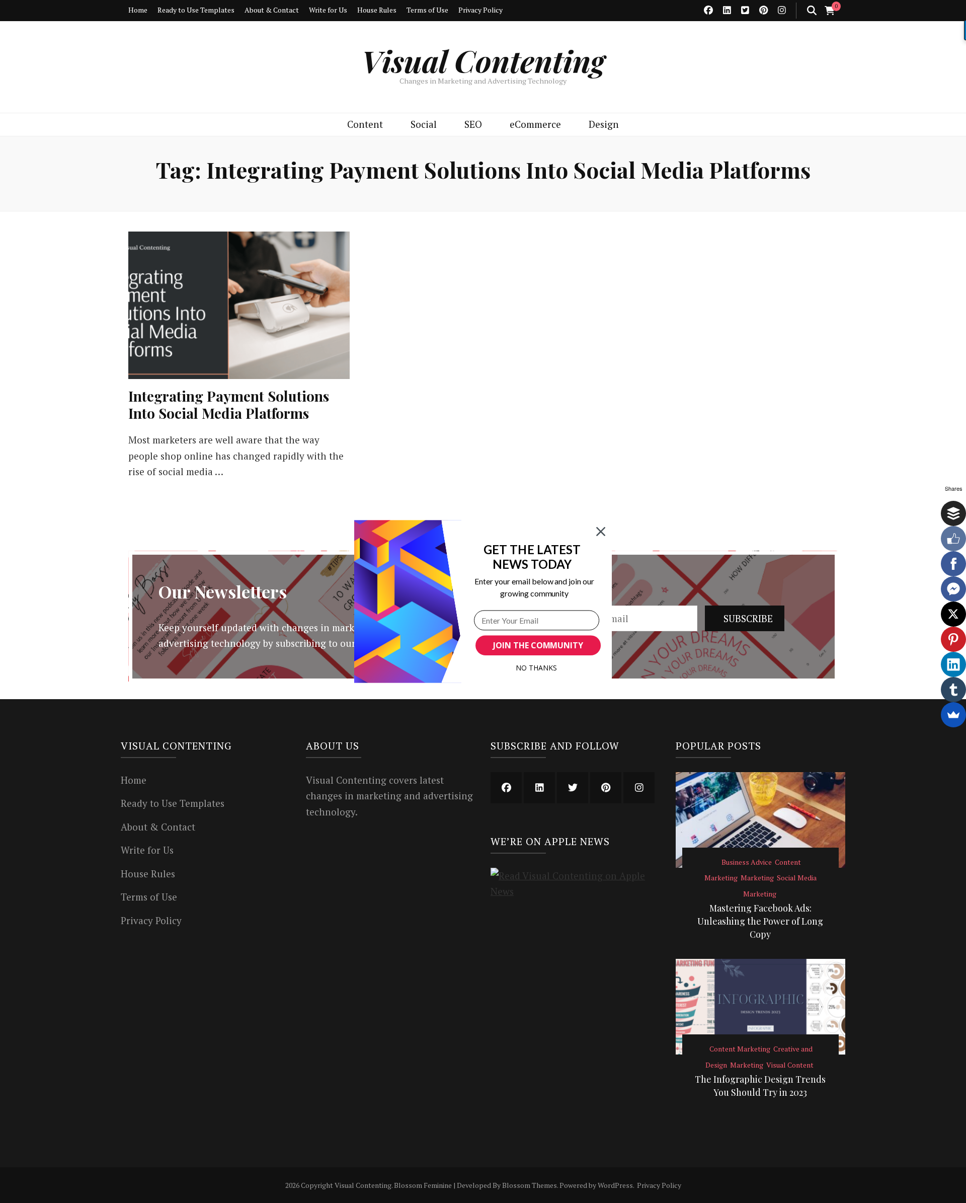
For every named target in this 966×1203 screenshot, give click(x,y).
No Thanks (536, 667)
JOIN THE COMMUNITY (538, 645)
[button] (532, 557)
